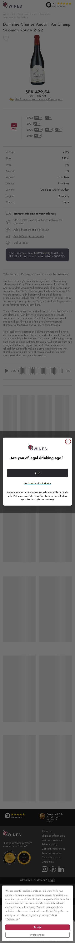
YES (37, 473)
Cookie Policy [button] (52, 911)
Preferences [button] (12, 919)
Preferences (37, 935)
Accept (37, 927)
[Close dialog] (68, 441)
